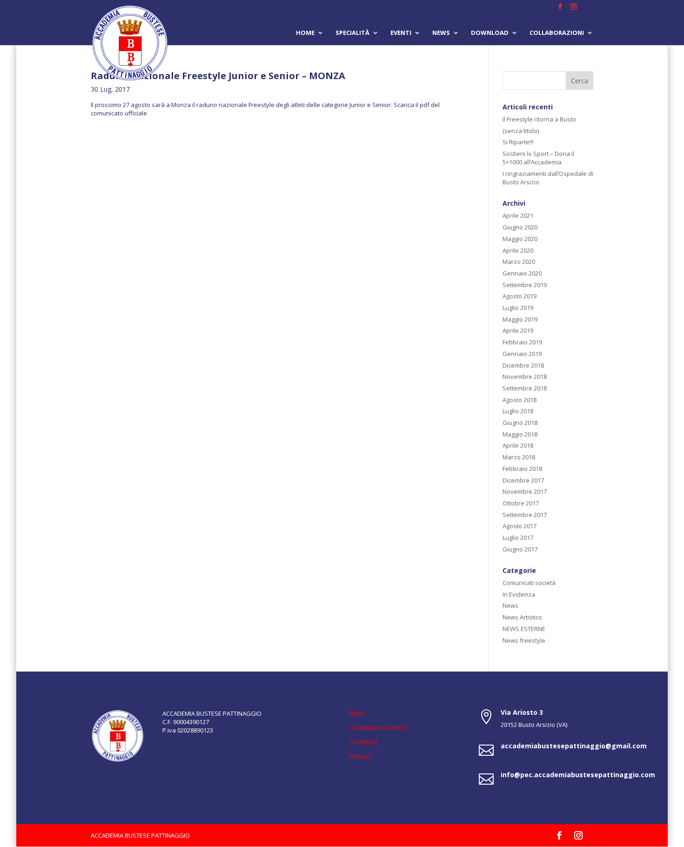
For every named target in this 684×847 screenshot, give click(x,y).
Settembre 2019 (525, 285)
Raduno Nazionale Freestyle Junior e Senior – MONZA (218, 75)
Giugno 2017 (520, 549)
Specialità (352, 33)
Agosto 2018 (519, 400)
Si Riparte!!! (518, 142)
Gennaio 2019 (522, 354)
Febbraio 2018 (522, 468)
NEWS (357, 713)
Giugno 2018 (520, 422)
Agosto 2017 (519, 526)
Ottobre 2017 (521, 503)
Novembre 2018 (525, 376)
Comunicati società (529, 582)
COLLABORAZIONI (557, 33)
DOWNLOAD (490, 33)
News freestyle (524, 640)
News (441, 33)
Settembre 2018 (525, 388)
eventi (400, 33)
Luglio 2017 (518, 537)
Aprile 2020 (518, 250)
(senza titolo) (521, 131)
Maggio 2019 (520, 319)
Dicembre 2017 (523, 480)
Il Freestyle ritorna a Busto (539, 119)
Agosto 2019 (519, 296)
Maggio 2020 (520, 239)
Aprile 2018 (518, 445)
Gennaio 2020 (522, 273)
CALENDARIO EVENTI (377, 728)
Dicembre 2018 (523, 365)
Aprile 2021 (518, 215)
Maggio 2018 (520, 434)
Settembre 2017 (525, 515)
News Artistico (522, 617)
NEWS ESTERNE (524, 629)
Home (305, 33)
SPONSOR (363, 742)
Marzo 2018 (519, 457)
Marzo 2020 (519, 261)
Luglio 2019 (518, 307)
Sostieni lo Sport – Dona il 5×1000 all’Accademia (538, 157)
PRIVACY (361, 757)
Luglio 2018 (518, 411)
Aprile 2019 (518, 330)
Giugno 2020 (520, 227)
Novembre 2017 (525, 491)
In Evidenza (519, 594)
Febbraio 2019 (522, 342)
